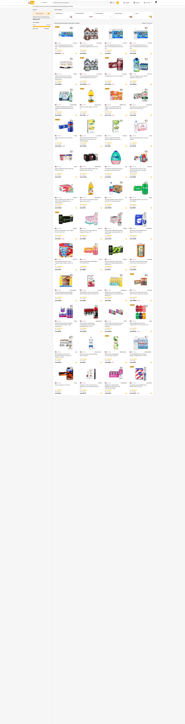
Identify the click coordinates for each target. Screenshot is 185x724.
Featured (149, 23)
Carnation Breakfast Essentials (73, 290)
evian (150, 135)
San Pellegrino (73, 104)
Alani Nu (75, 197)
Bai (76, 352)
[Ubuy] (31, 2)
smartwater (149, 228)
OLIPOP (125, 321)
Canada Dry (149, 104)
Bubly (150, 197)
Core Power (99, 43)
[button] (127, 3)
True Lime (124, 135)
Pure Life (75, 43)
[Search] (117, 2)
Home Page (35, 6)
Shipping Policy (36, 19)
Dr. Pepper (124, 74)
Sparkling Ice (124, 290)
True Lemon (99, 135)
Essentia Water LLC (98, 166)
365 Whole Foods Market (98, 197)
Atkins (75, 166)
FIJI (126, 197)
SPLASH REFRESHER (148, 352)
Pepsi (75, 135)
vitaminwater (99, 321)
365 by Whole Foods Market (123, 352)
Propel (75, 321)
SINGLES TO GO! (123, 104)
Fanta (75, 383)
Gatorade (149, 166)
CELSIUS (75, 74)
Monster (75, 228)
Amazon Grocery (98, 104)
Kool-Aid (75, 259)
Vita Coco (149, 74)
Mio (126, 166)
